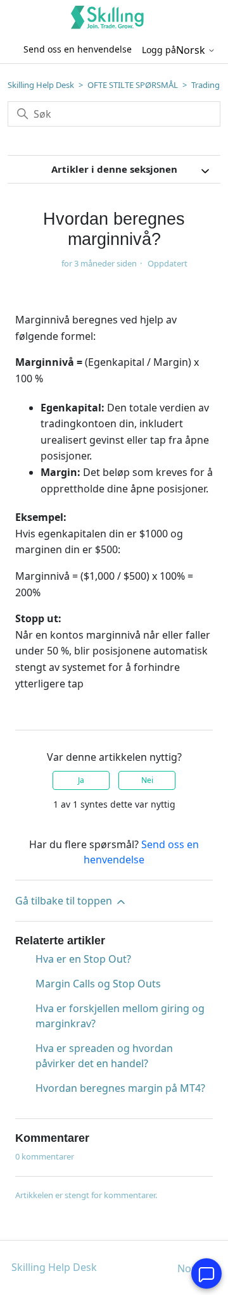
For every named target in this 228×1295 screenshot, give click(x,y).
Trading (205, 85)
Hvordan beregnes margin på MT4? (120, 1088)
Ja (81, 780)
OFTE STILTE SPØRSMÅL (132, 85)
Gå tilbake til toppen (65, 901)
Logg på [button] (159, 50)
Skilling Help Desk (41, 85)
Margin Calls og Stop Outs (98, 984)
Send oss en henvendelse (77, 49)
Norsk (192, 50)
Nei (147, 780)
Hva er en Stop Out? (83, 959)
